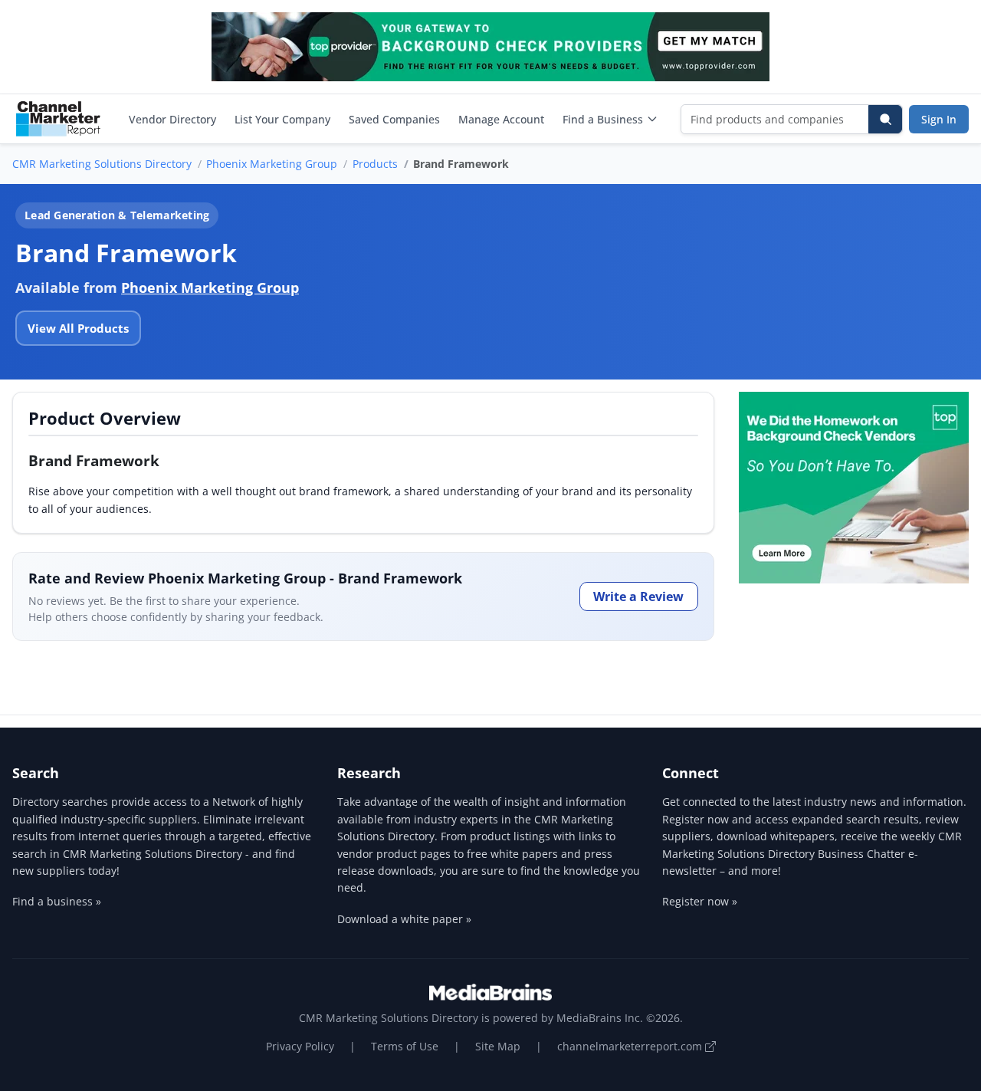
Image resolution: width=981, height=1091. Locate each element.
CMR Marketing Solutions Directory (102, 163)
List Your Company (282, 119)
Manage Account (501, 119)
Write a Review (638, 596)
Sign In (938, 119)
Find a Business (603, 119)
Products (375, 163)
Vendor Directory (172, 119)
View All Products (78, 328)
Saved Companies (394, 119)
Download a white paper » (404, 919)
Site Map (497, 1046)
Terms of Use (404, 1046)
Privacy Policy (300, 1046)
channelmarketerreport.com (631, 1046)
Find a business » (56, 901)
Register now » (699, 901)
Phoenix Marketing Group (271, 163)
